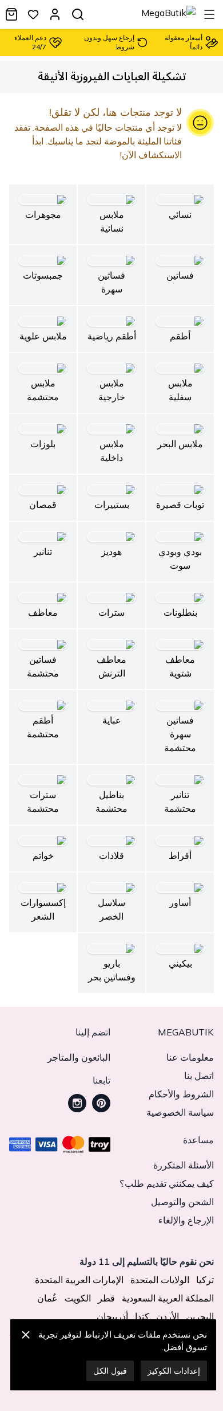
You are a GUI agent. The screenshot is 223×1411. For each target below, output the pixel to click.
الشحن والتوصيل (182, 1201)
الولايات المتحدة (159, 1279)
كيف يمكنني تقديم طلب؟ (167, 1183)
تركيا (205, 1279)
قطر (106, 1298)
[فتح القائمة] (209, 14)
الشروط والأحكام (181, 1094)
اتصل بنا (199, 1075)
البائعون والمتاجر (78, 1057)
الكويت (78, 1298)
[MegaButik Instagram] (77, 1103)
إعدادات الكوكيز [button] (174, 1371)
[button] (25, 1354)
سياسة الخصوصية (180, 1112)
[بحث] (77, 14)
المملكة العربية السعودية (168, 1298)
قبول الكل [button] (110, 1371)
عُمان (47, 1298)
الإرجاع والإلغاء (186, 1220)
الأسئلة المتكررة (183, 1165)
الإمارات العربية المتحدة (79, 1279)
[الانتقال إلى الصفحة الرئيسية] (168, 14)
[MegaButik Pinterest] (101, 1103)
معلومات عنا (190, 1057)
